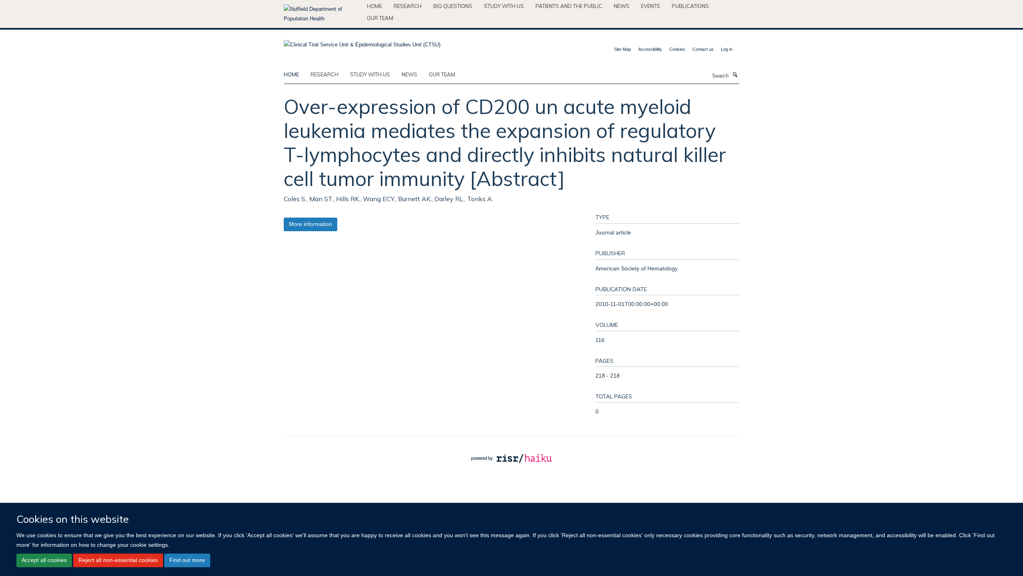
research (324, 74)
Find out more (187, 560)
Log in (726, 49)
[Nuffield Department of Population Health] (322, 14)
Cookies (677, 49)
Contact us (703, 49)
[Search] (734, 75)
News (621, 6)
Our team (380, 18)
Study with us (504, 6)
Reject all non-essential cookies (118, 560)
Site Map (622, 49)
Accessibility (650, 49)
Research (408, 6)
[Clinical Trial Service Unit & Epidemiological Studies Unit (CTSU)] (362, 42)
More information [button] (310, 224)
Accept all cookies (44, 560)
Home (374, 6)
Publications (690, 6)
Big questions (452, 6)
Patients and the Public (568, 6)
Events (650, 6)
